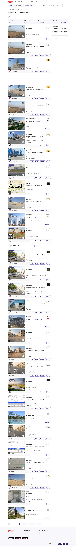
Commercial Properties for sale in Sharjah (59, 28)
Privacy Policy (18, 543)
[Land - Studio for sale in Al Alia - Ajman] (29, 49)
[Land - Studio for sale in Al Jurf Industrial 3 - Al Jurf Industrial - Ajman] (29, 171)
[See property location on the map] (23, 36)
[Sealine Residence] (29, 417)
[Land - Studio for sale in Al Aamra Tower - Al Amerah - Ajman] (29, 32)
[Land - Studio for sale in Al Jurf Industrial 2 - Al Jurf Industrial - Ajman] (29, 402)
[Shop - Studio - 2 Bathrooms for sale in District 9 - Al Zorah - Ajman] (29, 385)
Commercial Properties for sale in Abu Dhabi (59, 31)
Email (37, 38)
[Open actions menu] (50, 39)
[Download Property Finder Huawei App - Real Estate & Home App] (25, 538)
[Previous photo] (9, 31)
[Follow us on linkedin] (67, 544)
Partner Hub (41, 533)
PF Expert (40, 535)
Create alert (19, 16)
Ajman (12, 5)
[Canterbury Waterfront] (29, 321)
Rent (19, 1)
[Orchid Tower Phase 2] (29, 219)
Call (32, 38)
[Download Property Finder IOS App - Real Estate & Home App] (11, 538)
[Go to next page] (50, 524)
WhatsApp (43, 38)
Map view (12, 16)
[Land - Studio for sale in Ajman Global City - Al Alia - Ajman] (29, 234)
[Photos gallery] (16, 31)
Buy (15, 1)
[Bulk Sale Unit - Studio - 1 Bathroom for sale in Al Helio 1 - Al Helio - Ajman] (29, 432)
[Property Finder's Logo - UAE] (10, 2)
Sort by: (59, 16)
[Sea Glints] (29, 123)
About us (25, 533)
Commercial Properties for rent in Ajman (59, 38)
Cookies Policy (24, 543)
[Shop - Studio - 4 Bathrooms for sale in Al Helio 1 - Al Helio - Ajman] (29, 369)
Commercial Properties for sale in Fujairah (59, 32)
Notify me (42, 246)
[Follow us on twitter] (64, 544)
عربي (47, 543)
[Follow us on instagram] (59, 544)
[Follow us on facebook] (61, 544)
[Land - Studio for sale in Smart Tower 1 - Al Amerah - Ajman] (29, 204)
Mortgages (42, 1)
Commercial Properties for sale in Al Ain (58, 34)
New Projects (23, 1)
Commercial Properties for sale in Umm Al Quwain (60, 29)
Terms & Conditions (11, 543)
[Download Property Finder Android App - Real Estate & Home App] (18, 538)
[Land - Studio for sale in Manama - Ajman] (29, 187)
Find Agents (37, 1)
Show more (62, 22)
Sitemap (29, 543)
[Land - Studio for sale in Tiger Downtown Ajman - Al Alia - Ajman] (29, 108)
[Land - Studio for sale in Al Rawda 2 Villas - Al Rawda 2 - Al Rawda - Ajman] (29, 138)
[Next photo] (24, 31)
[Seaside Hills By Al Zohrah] (29, 513)
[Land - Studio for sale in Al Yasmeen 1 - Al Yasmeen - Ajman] (29, 336)
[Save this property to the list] (47, 39)
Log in (66, 1)
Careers (25, 535)
